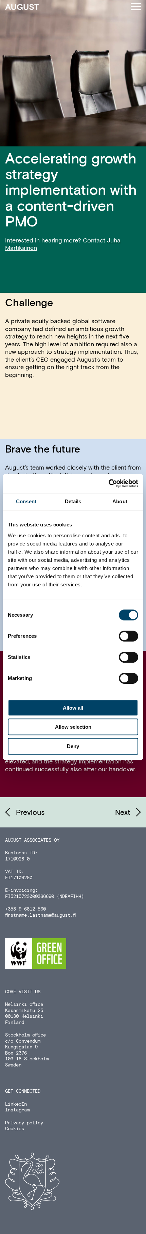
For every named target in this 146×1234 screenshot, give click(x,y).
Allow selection (73, 727)
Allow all (73, 708)
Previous (30, 813)
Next (122, 813)
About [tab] (119, 501)
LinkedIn (16, 1104)
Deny (73, 746)
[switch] (128, 636)
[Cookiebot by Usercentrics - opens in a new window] (108, 483)
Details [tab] (73, 501)
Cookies (14, 1128)
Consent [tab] (26, 501)
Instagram (17, 1110)
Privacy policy (24, 1123)
